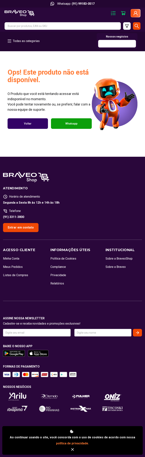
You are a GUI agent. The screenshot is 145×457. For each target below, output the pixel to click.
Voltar (28, 123)
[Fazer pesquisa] (136, 26)
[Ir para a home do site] (20, 13)
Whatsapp (71, 123)
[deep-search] (127, 26)
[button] (63, 26)
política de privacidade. (72, 443)
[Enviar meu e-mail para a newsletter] (137, 332)
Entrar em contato (21, 227)
